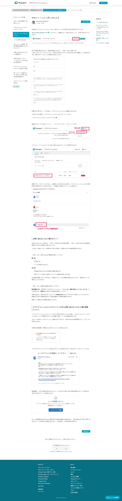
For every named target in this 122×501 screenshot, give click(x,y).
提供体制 (40, 489)
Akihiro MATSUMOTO (42, 21)
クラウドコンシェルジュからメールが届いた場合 (20, 67)
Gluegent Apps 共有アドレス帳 (46, 472)
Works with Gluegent (44, 483)
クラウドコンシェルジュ (21, 10)
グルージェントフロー (44, 467)
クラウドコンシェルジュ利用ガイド (54, 10)
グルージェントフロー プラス (46, 469)
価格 (72, 474)
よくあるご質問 (75, 476)
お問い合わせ (92, 3)
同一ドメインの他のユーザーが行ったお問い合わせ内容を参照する (20, 74)
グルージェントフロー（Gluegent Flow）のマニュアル (102, 27)
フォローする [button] (86, 21)
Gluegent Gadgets (43, 476)
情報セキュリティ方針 (76, 485)
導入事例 (73, 467)
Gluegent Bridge (43, 478)
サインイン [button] (103, 2)
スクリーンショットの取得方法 (20, 82)
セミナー (73, 472)
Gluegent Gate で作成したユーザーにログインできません (102, 33)
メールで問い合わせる (20, 40)
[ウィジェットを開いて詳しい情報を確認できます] (112, 498)
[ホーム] (20, 3)
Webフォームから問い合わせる (20, 34)
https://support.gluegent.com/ (39, 32)
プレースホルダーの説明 (102, 43)
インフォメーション (76, 469)
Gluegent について (35, 10)
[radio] (56, 448)
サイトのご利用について (77, 488)
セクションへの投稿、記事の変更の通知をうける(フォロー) (20, 46)
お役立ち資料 (74, 492)
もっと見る (16, 86)
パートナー (41, 491)
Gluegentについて (76, 478)
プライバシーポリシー (76, 483)
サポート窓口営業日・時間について (20, 22)
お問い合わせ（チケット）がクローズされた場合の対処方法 (20, 60)
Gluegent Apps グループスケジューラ (48, 474)
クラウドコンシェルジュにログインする (20, 28)
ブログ (72, 490)
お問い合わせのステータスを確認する (20, 53)
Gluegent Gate (42, 481)
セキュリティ (74, 481)
